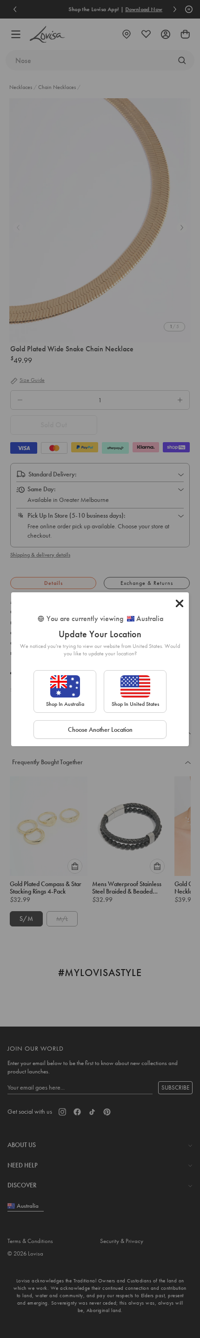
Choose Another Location (100, 729)
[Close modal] (179, 603)
